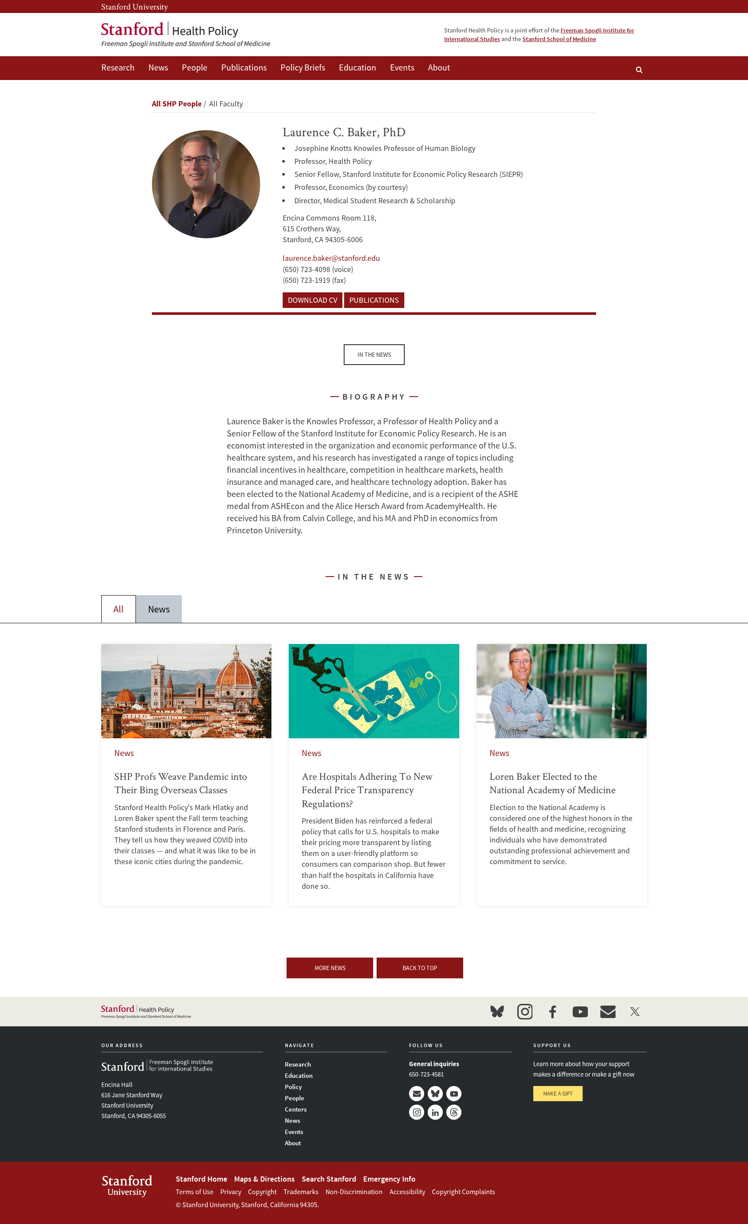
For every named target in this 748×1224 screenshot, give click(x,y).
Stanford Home (201, 1179)
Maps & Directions (264, 1179)
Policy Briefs (302, 67)
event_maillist (608, 1011)
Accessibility (407, 1191)
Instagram (416, 1112)
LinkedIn (435, 1112)
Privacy (230, 1191)
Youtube (453, 1093)
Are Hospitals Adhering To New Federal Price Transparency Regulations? (374, 775)
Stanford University (134, 6)
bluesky (497, 1011)
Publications (244, 67)
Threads (453, 1112)
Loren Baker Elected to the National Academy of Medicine (562, 775)
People (194, 67)
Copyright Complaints (463, 1191)
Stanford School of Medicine (559, 39)
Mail (416, 1093)
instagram (524, 1011)
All (118, 609)
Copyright (262, 1191)
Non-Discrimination (354, 1191)
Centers (295, 1109)
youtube (580, 1011)
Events (402, 67)
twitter (635, 1011)
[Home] (185, 35)
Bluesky (435, 1093)
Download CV (312, 300)
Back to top (420, 968)
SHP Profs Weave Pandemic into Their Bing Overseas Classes (186, 775)
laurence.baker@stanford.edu (331, 258)
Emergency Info (389, 1179)
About (439, 67)
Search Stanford (329, 1179)
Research (118, 67)
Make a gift (558, 1093)
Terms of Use (194, 1191)
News (158, 67)
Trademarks (301, 1191)
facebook (552, 1011)
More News (330, 968)
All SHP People (177, 104)
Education (357, 67)
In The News (374, 355)
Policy (293, 1087)
